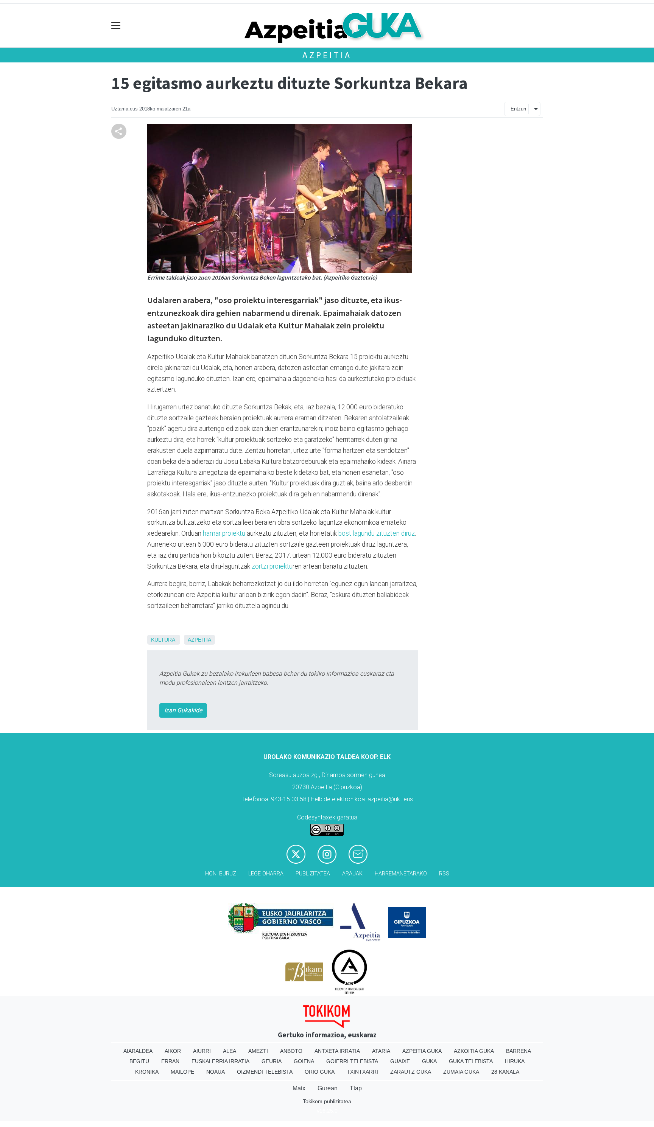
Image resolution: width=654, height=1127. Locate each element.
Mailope (182, 1072)
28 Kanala (505, 1072)
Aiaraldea (138, 1051)
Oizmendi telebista (265, 1072)
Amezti (258, 1051)
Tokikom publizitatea (327, 1101)
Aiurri (202, 1051)
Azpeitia (326, 55)
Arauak (352, 874)
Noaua (215, 1072)
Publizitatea (313, 874)
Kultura (163, 640)
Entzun (518, 109)
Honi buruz (220, 874)
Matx (299, 1088)
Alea (229, 1051)
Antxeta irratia (337, 1051)
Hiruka (515, 1061)
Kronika (147, 1072)
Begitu (139, 1061)
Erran (170, 1061)
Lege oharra (265, 874)
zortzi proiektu (272, 566)
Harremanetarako (401, 874)
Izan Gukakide (183, 710)
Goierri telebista (352, 1061)
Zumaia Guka (461, 1072)
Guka (429, 1061)
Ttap (356, 1088)
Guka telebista (471, 1061)
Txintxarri (362, 1072)
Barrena (518, 1051)
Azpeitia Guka (422, 1051)
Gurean (328, 1088)
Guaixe (400, 1061)
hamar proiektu (224, 533)
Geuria (272, 1061)
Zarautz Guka (410, 1072)
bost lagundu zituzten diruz (376, 533)
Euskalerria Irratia (220, 1061)
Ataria (381, 1051)
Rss (444, 874)
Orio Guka (320, 1072)
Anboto (291, 1051)
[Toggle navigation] (116, 25)
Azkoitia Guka (474, 1051)
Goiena (304, 1061)
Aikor (173, 1051)
